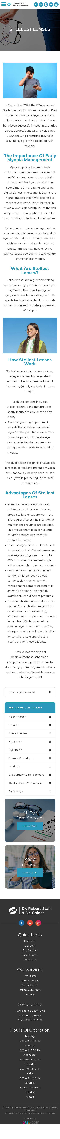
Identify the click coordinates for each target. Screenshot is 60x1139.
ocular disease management (26, 783)
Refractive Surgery (30, 990)
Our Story (30, 941)
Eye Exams (30, 976)
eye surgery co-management (26, 774)
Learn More (30, 826)
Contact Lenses (30, 980)
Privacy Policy (37, 1113)
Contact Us (30, 872)
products (14, 766)
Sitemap (50, 1113)
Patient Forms (30, 955)
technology (16, 791)
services (13, 725)
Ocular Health (30, 985)
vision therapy (17, 716)
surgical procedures (21, 758)
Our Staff (29, 945)
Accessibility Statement (17, 1113)
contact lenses (18, 733)
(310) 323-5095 (34, 1020)
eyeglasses (15, 741)
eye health (15, 750)
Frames (30, 994)
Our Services (30, 950)
